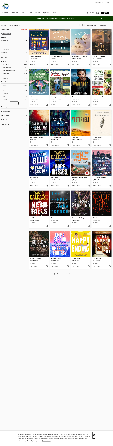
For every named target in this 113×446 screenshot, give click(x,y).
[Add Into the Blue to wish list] (47, 186)
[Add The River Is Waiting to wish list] (68, 65)
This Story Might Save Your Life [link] (101, 177)
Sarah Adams (34, 99)
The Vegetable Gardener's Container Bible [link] (59, 97)
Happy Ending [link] (76, 258)
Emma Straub (55, 260)
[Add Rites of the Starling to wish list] (89, 226)
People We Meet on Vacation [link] (80, 177)
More (14, 103)
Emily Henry (76, 180)
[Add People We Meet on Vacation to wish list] (89, 186)
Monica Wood (34, 58)
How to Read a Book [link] (36, 56)
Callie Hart (97, 220)
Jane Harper (97, 260)
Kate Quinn (55, 139)
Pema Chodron (77, 58)
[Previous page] (54, 274)
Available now (6, 47)
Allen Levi (96, 139)
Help (108, 2)
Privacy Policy (63, 434)
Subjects (5, 13)
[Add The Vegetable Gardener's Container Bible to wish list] (68, 105)
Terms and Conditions (49, 434)
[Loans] (97, 13)
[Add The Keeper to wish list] (68, 226)
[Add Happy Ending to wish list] (89, 266)
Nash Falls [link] (33, 218)
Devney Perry (76, 220)
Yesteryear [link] (75, 137)
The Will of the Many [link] (99, 56)
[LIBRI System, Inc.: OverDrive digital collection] (5, 6)
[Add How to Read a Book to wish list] (47, 65)
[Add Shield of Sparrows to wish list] (47, 266)
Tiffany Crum (97, 180)
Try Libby (40, 18)
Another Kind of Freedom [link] (79, 56)
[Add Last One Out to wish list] (110, 266)
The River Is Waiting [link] (57, 56)
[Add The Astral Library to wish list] (68, 145)
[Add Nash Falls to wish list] (47, 226)
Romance (38, 13)
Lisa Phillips (76, 99)
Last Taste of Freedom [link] (36, 137)
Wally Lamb (55, 58)
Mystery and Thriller (49, 13)
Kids (23, 13)
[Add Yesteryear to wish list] (89, 145)
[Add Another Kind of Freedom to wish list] (89, 65)
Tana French (55, 220)
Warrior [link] (74, 97)
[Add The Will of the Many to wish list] (110, 65)
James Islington (98, 58)
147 (83, 274)
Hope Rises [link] (54, 177)
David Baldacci (56, 180)
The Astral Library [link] (56, 137)
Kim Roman (97, 99)
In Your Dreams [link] (34, 97)
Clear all (24, 30)
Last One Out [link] (97, 258)
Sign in (105, 13)
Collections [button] (15, 13)
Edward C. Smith (56, 99)
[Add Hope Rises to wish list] (68, 186)
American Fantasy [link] (56, 258)
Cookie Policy (46, 441)
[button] (99, 2)
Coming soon (6, 49)
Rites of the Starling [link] (78, 218)
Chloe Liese (76, 260)
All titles (5, 44)
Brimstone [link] (96, 218)
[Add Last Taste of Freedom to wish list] (47, 145)
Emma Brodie (34, 180)
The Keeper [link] (54, 218)
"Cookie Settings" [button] (42, 439)
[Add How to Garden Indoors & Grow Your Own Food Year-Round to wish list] (110, 105)
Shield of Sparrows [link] (35, 258)
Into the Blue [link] (34, 177)
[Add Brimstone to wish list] (110, 226)
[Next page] (87, 274)
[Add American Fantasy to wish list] (68, 266)
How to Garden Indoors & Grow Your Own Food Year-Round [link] (101, 97)
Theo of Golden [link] (97, 137)
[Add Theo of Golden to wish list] (110, 145)
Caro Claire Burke (77, 139)
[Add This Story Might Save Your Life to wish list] (110, 186)
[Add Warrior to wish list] (89, 105)
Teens (30, 13)
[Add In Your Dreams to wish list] (47, 105)
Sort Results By (91, 25)
